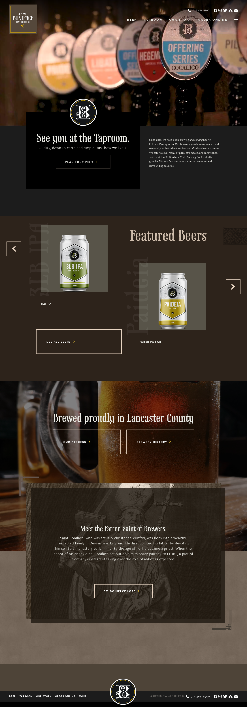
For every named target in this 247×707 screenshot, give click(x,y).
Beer (132, 19)
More (83, 696)
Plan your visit (80, 162)
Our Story (180, 19)
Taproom (153, 19)
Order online (212, 19)
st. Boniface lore (120, 591)
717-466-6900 (198, 10)
